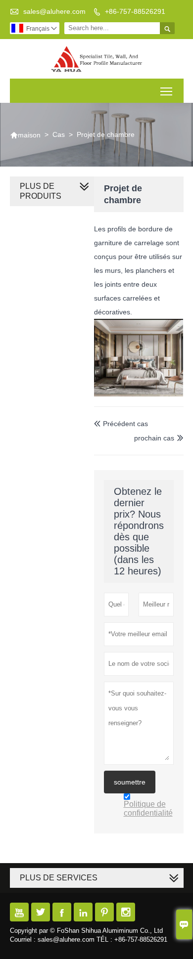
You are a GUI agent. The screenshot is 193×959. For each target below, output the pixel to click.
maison (25, 135)
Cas (58, 134)
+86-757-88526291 (135, 11)
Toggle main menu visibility (166, 91)
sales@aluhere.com (54, 11)
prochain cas (154, 438)
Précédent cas (121, 424)
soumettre (129, 782)
